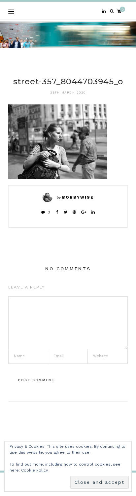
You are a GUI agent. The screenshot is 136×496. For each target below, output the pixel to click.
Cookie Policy (34, 470)
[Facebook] (57, 212)
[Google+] (83, 212)
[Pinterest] (74, 212)
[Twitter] (65, 212)
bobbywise (78, 197)
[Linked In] (93, 212)
